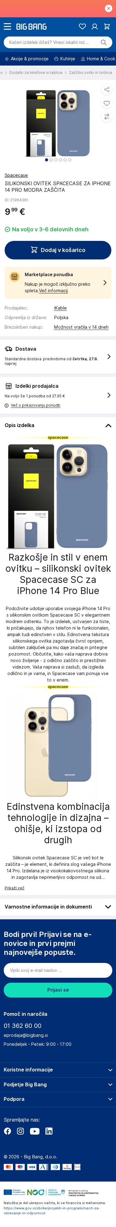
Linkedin (49, 1131)
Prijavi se (58, 990)
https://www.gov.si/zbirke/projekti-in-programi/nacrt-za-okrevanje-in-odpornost (52, 1211)
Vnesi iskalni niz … (49, 42)
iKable (60, 308)
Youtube (35, 1131)
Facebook (7, 1131)
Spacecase (16, 175)
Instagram (20, 1131)
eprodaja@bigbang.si (26, 1035)
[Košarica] (106, 26)
